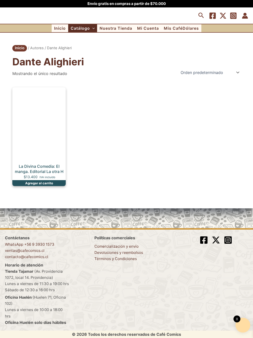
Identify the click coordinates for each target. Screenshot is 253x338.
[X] (223, 15)
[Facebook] (212, 15)
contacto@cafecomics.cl (26, 256)
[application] (92, 28)
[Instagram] (233, 15)
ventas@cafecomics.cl (24, 250)
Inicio (60, 28)
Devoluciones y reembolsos (118, 252)
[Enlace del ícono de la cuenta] (245, 16)
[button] (201, 15)
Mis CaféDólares (181, 28)
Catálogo (80, 28)
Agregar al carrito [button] (39, 183)
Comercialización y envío (116, 246)
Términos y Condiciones (115, 258)
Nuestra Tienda (116, 28)
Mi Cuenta (148, 28)
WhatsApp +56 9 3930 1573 (29, 244)
